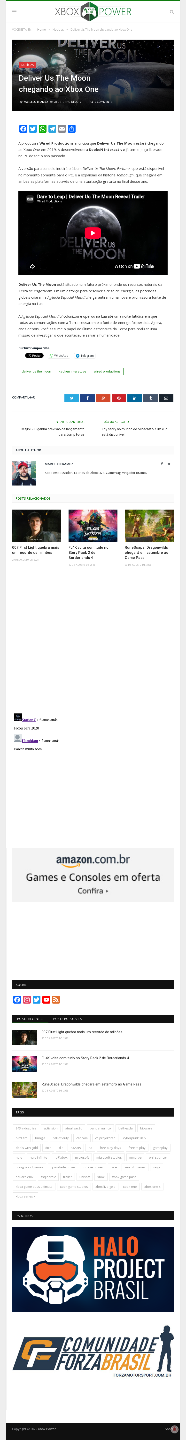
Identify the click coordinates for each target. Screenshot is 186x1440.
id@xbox (61, 1157)
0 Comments (103, 102)
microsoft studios (109, 1157)
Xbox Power (47, 1429)
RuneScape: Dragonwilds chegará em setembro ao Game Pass (146, 552)
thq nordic (48, 1177)
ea (90, 1147)
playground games (29, 1167)
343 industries (26, 1128)
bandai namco (100, 1128)
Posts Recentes (30, 1018)
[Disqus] (93, 641)
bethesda (125, 1128)
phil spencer (158, 1157)
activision (51, 1128)
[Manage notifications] (174, 1429)
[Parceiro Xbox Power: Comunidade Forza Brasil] (93, 1397)
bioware (146, 1128)
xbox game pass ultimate (34, 1186)
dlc (61, 1147)
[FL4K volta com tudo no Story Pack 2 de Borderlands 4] (93, 526)
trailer (67, 1177)
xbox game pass (124, 1177)
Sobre (169, 1429)
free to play (137, 1147)
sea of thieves (135, 1167)
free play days (110, 1147)
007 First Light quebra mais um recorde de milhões (35, 550)
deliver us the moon (36, 371)
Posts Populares (67, 1018)
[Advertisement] (93, 938)
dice (48, 1147)
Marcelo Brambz (36, 102)
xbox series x (25, 1196)
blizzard (22, 1138)
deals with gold (27, 1147)
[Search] (172, 12)
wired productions (107, 371)
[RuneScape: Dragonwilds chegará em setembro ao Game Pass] (149, 526)
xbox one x (152, 1186)
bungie (40, 1138)
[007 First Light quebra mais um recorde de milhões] (36, 526)
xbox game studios (74, 1186)
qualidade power (63, 1167)
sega (156, 1167)
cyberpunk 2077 (134, 1138)
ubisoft (84, 1177)
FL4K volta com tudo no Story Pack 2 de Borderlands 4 (88, 552)
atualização (73, 1128)
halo (19, 1157)
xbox (101, 1177)
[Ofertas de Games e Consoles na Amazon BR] (93, 900)
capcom (82, 1138)
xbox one (130, 1186)
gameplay (160, 1147)
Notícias (27, 65)
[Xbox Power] (93, 11)
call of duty (61, 1138)
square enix (24, 1177)
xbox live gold (105, 1186)
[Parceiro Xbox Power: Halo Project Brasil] (93, 1310)
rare (114, 1167)
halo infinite (38, 1157)
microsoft (82, 1157)
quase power (93, 1167)
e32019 (75, 1147)
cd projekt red (105, 1138)
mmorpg (135, 1157)
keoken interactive (72, 371)
